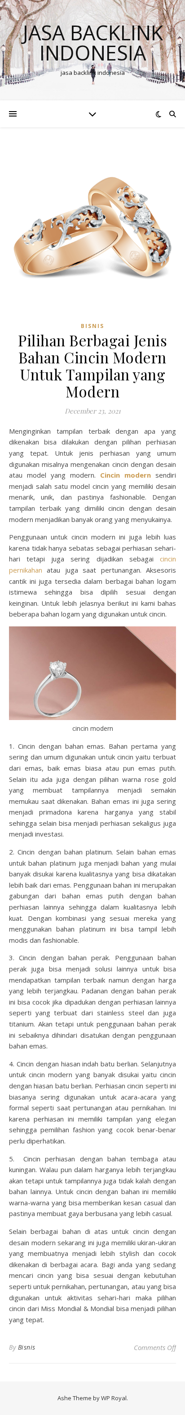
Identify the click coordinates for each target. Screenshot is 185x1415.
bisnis (92, 326)
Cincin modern (125, 474)
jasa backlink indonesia (92, 42)
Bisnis (26, 1347)
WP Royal (114, 1398)
